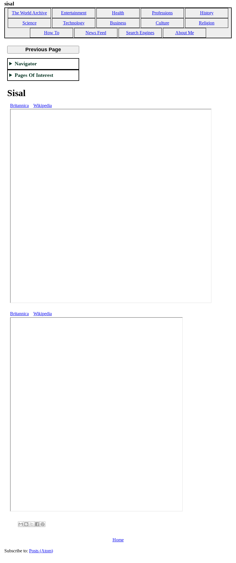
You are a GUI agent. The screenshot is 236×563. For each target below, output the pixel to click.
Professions (162, 12)
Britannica (19, 105)
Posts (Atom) (41, 550)
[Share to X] (32, 524)
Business (118, 22)
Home (118, 539)
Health (118, 12)
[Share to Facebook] (37, 524)
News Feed (95, 32)
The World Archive (29, 12)
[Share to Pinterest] (42, 524)
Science (29, 22)
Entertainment (73, 12)
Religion (206, 22)
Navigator (26, 63)
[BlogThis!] (26, 524)
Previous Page (43, 49)
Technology (74, 22)
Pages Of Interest (34, 75)
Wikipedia (42, 105)
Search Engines (140, 32)
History (207, 12)
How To (51, 32)
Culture (162, 22)
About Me (184, 32)
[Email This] (21, 524)
